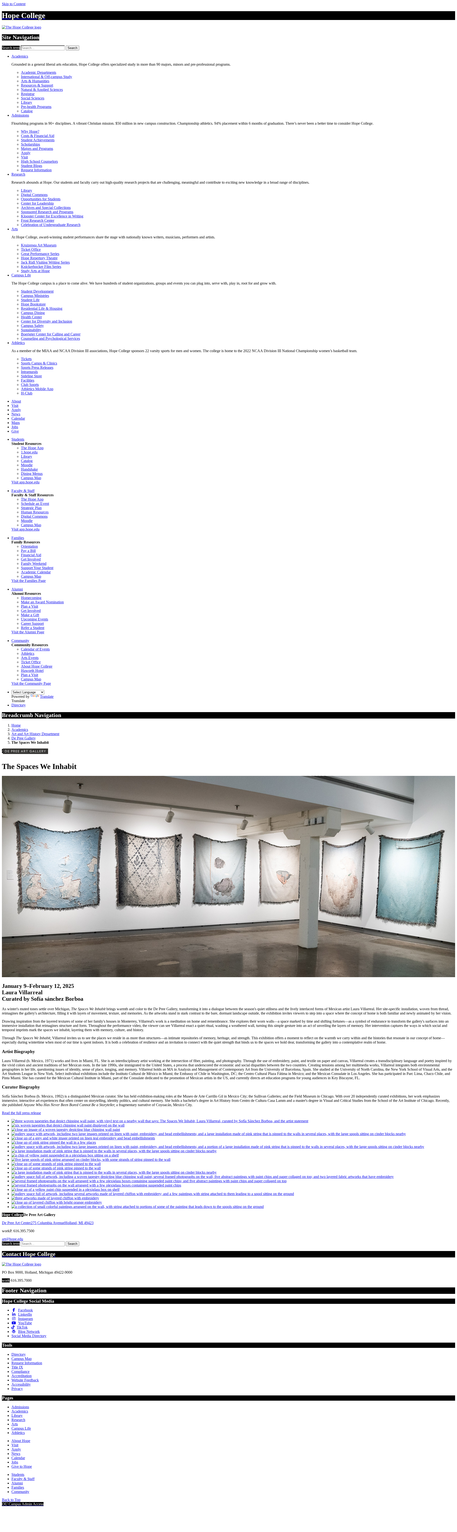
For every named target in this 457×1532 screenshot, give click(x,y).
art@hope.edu (12, 1239)
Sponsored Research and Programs (47, 212)
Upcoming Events (34, 619)
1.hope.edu (29, 452)
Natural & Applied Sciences (42, 90)
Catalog (27, 111)
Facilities (27, 380)
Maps (15, 423)
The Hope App (32, 448)
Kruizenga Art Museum (38, 245)
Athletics (18, 343)
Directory (18, 705)
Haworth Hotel (32, 671)
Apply (25, 153)
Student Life (30, 300)
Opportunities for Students (40, 199)
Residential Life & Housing (41, 308)
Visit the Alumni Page (27, 632)
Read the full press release (21, 1113)
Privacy (17, 1389)
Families (17, 538)
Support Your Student (37, 568)
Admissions (20, 115)
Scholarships (30, 144)
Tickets (26, 359)
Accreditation (21, 1376)
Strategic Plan (31, 508)
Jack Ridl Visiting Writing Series (45, 262)
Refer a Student (32, 628)
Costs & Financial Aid (37, 136)
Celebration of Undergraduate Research (50, 225)
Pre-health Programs (36, 107)
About (16, 401)
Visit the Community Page (31, 683)
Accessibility (21, 1384)
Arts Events (30, 658)
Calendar (18, 418)
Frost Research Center (37, 220)
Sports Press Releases (37, 367)
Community (20, 641)
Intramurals (29, 372)
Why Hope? (30, 131)
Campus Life (21, 275)
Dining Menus (32, 474)
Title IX (17, 1367)
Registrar (28, 94)
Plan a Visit (29, 606)
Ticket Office (31, 249)
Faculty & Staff (23, 491)
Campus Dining (33, 313)
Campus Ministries (35, 296)
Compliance (20, 1371)
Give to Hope (21, 1466)
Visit (24, 157)
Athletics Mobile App (37, 389)
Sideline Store (31, 376)
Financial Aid (31, 555)
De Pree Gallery (23, 738)
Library (26, 102)
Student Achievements (38, 140)
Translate (47, 697)
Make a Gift (30, 615)
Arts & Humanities (35, 81)
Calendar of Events (35, 649)
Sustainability (31, 330)
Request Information (36, 170)
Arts (14, 229)
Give (15, 431)
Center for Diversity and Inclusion (46, 321)
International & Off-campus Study (46, 77)
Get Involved (31, 559)
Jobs (14, 427)
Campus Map (31, 478)
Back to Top (11, 1500)
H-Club (26, 393)
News (15, 414)
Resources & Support (37, 85)
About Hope (20, 1441)
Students (17, 439)
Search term (11, 48)
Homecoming (31, 598)
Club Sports (30, 385)
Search (72, 48)
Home (16, 725)
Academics (19, 56)
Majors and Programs (37, 149)
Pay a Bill (28, 551)
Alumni (17, 589)
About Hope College (36, 666)
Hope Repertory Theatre (39, 258)
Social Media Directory (28, 1336)
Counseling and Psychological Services (50, 338)
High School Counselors (39, 161)
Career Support (32, 623)
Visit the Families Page (28, 581)
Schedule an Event (35, 504)
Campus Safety (32, 326)
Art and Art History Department (35, 734)
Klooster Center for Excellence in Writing (52, 216)
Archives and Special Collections (46, 208)
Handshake (29, 469)
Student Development (37, 291)
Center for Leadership (37, 203)
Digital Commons (34, 195)
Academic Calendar (36, 572)
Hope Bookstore (33, 304)
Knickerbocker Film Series (41, 267)
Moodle (27, 465)
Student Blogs (31, 166)
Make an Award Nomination (42, 602)
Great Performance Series (40, 254)
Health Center (31, 317)
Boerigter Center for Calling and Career (50, 334)
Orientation (29, 546)
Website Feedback (25, 1380)
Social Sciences (32, 98)
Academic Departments (38, 72)
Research (18, 174)
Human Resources (35, 512)
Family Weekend (33, 564)
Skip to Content (13, 4)
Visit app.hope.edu (25, 482)
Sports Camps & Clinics (39, 363)
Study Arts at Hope (35, 271)
